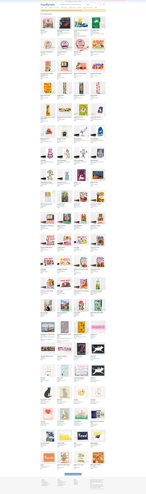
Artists (42, 7)
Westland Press (77, 141)
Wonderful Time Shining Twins (47, 225)
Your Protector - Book (45, 399)
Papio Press (76, 184)
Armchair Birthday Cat (96, 117)
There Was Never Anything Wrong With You (46, 74)
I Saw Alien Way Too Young (46, 356)
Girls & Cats (93, 356)
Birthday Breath (77, 138)
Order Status (60, 483)
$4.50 (58, 99)
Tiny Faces (42, 378)
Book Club (59, 399)
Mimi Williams (43, 445)
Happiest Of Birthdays (62, 269)
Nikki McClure (60, 34)
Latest (46, 7)
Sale (96, 7)
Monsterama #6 (78, 356)
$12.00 (75, 468)
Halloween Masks (78, 334)
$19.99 (97, 34)
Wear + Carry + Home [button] (87, 7)
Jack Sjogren (93, 336)
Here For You (77, 204)
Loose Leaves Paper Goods (79, 119)
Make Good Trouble (45, 95)
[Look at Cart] (104, 4)
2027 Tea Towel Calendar (46, 204)
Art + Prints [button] (56, 7)
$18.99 (80, 36)
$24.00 (58, 35)
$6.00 (75, 142)
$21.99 (41, 33)
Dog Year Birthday (61, 160)
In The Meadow (77, 421)
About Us (43, 480)
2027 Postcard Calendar (96, 291)
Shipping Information (62, 482)
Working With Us (45, 482)
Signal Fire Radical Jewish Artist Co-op (47, 337)
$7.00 (41, 55)
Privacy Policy (60, 485)
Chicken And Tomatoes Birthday (81, 291)
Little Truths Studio (44, 54)
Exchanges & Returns (62, 484)
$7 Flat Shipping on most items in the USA (73, 1)
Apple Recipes (60, 95)
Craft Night (76, 247)
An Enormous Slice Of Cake (46, 291)
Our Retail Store (45, 483)
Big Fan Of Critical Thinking (80, 73)
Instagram (76, 482)
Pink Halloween (77, 52)
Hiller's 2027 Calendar (96, 464)
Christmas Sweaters (62, 52)
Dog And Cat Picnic (78, 117)
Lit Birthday (43, 160)
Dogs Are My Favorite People (97, 52)
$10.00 (75, 338)
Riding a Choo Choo (78, 464)
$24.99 (58, 207)
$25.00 (75, 186)
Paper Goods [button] (64, 7)
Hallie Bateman (60, 467)
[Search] (101, 4)
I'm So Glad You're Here (96, 204)
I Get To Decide (60, 443)
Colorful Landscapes (62, 312)
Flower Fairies (77, 312)
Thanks (42, 464)
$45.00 (63, 341)
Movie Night (60, 291)
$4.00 (41, 446)
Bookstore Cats (94, 182)
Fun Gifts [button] (79, 7)
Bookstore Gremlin (61, 138)
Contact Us (60, 480)
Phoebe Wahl (43, 32)
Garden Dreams (61, 204)
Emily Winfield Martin (95, 32)
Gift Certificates (44, 485)
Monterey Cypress (44, 443)
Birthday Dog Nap (44, 138)
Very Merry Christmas (96, 225)
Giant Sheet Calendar (79, 378)
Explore (50, 7)
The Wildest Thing (95, 30)
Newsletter (76, 483)
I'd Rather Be (94, 334)
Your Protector (60, 421)
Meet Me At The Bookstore (46, 52)
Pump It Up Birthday (78, 160)
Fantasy (76, 182)
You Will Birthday (94, 138)
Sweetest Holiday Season (46, 247)
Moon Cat (93, 378)
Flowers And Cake (95, 247)
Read (75, 443)
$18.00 (58, 142)
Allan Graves (76, 358)
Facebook (75, 480)
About (43, 479)
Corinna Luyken (60, 445)
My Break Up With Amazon (63, 464)
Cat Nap (76, 399)
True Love (42, 421)
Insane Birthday (94, 160)
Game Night (43, 269)
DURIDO (59, 315)
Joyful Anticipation (78, 225)
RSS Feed (75, 484)
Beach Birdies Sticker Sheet (97, 312)
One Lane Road (60, 141)
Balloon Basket (94, 443)
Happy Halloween (61, 225)
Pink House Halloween (79, 95)
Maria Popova (93, 425)
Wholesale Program (45, 484)
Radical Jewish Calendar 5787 (47, 334)
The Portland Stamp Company (80, 336)
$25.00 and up (93, 381)
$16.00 (75, 316)
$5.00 (92, 55)
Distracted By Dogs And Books (64, 117)
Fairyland (42, 30)
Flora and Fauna (44, 312)
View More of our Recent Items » (73, 474)
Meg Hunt (93, 315)
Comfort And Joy (61, 247)
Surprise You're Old (61, 182)
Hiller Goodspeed (94, 467)
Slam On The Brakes (62, 356)
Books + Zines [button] (72, 7)
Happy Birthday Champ (46, 182)
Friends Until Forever (95, 269)
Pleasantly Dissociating (96, 73)
